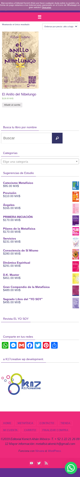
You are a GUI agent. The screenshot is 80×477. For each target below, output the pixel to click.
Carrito (30, 430)
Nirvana (39, 450)
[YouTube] (31, 463)
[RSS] (46, 463)
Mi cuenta (10, 430)
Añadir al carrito (12, 105)
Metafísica (25, 423)
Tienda (65, 423)
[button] (71, 468)
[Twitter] (39, 463)
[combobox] (40, 161)
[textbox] (40, 161)
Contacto (47, 423)
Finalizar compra (55, 430)
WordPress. (55, 450)
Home (7, 423)
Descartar (46, 7)
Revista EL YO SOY (16, 318)
